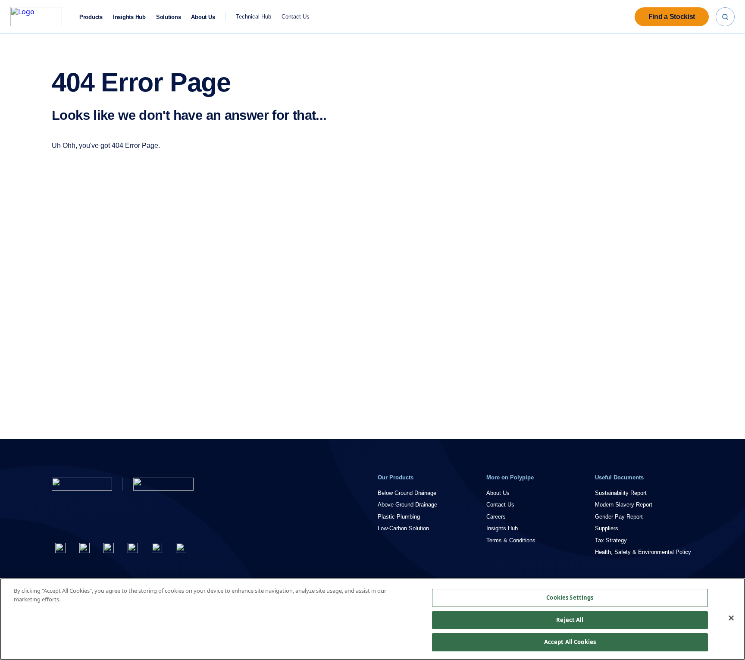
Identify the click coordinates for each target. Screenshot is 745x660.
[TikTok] (181, 548)
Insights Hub (129, 17)
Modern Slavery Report (623, 504)
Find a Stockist (671, 16)
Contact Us (296, 16)
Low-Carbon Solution (403, 528)
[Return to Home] (82, 484)
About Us (203, 17)
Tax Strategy (611, 540)
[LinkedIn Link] (133, 548)
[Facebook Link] (60, 548)
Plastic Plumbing (399, 516)
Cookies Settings (569, 597)
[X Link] (84, 548)
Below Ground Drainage (407, 493)
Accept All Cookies (570, 642)
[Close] (731, 618)
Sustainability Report (621, 493)
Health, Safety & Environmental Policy (643, 552)
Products (91, 17)
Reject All (569, 620)
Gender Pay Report (619, 516)
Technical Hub (253, 16)
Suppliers (606, 528)
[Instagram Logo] (108, 548)
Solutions (168, 17)
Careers (496, 516)
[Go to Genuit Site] (163, 484)
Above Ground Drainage (407, 504)
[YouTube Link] (157, 548)
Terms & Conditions (510, 540)
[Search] (725, 16)
